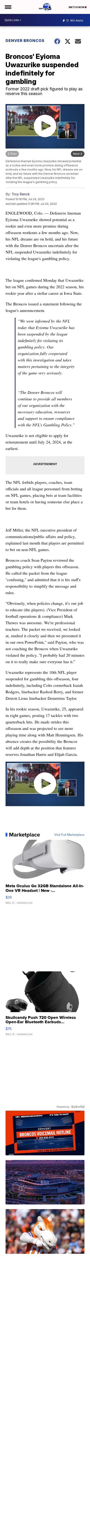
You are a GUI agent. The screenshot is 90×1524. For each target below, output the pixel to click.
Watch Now (77, 7)
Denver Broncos (25, 40)
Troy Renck (21, 194)
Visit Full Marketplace (69, 834)
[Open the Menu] (7, 7)
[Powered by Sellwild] (77, 1106)
